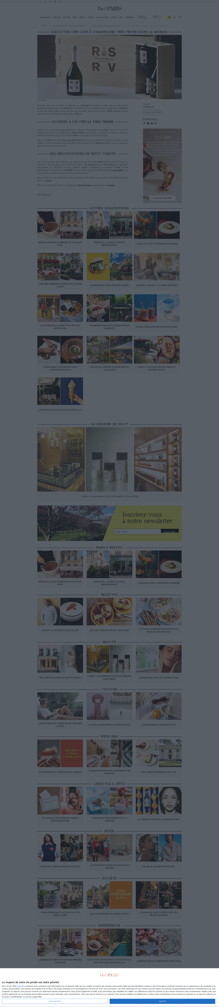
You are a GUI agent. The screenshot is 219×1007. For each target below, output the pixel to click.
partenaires (21, 986)
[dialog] (109, 987)
